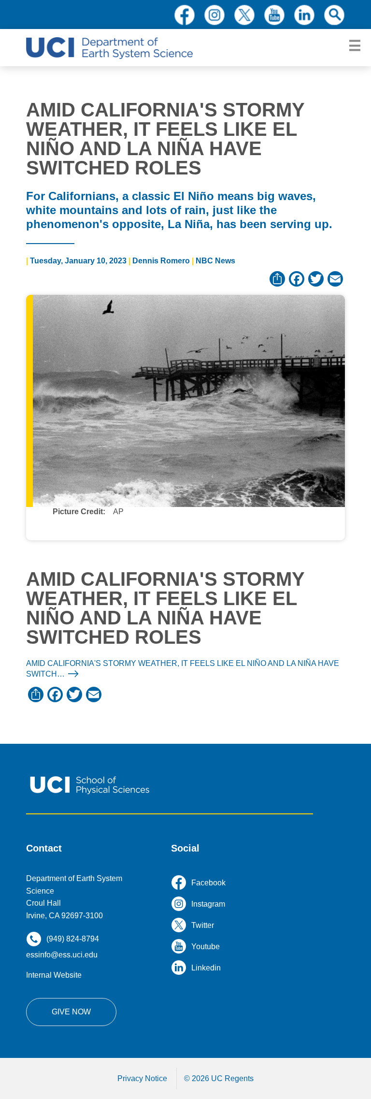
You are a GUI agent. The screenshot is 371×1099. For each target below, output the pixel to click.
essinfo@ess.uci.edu (62, 955)
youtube (274, 15)
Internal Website (54, 975)
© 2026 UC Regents (219, 1078)
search (334, 15)
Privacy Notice (142, 1078)
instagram (214, 15)
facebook (184, 15)
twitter (244, 15)
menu (354, 46)
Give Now (71, 1012)
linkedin (304, 15)
